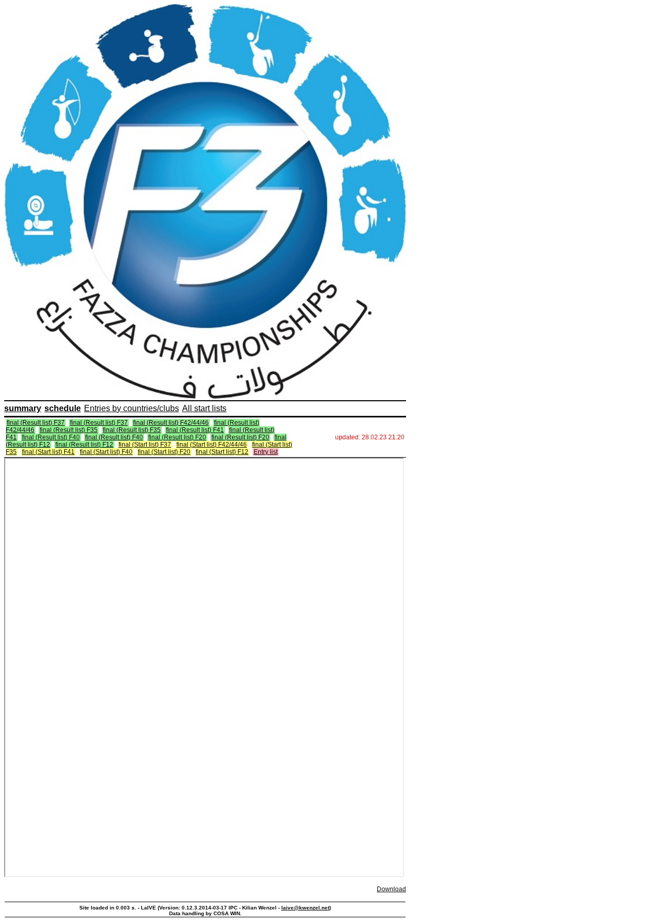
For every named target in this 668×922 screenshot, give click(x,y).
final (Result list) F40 (51, 437)
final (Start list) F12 (222, 452)
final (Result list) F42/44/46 (171, 422)
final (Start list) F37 (144, 444)
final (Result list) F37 (36, 422)
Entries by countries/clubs (131, 408)
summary (22, 408)
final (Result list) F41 (195, 430)
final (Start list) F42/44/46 (211, 444)
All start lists (204, 408)
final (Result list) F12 (84, 444)
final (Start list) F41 (48, 452)
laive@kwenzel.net (305, 908)
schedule (62, 408)
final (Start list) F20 (164, 452)
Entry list (266, 452)
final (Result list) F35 (69, 430)
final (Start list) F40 (106, 452)
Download (391, 889)
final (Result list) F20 (177, 437)
